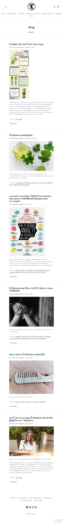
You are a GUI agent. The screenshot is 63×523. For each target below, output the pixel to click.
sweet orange (34, 338)
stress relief (37, 272)
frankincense (27, 183)
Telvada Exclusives (47, 13)
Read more (13, 123)
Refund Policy (48, 498)
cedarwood (28, 402)
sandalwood (25, 338)
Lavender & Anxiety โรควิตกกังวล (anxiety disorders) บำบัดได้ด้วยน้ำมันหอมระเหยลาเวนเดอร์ (30, 198)
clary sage (19, 119)
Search (13, 498)
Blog (31, 16)
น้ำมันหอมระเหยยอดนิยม (21, 135)
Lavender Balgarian (15, 272)
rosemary (43, 402)
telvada (33, 513)
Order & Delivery (22, 498)
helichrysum (42, 183)
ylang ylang (25, 184)
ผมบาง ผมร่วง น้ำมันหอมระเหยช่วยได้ (27, 354)
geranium (35, 183)
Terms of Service (26, 500)
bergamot (22, 270)
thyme (44, 272)
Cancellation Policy (36, 498)
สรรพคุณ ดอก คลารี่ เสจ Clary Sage (26, 44)
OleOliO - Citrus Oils (33, 13)
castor (18, 402)
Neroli (11, 184)
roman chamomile (15, 338)
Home (3, 13)
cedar (22, 402)
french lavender (38, 270)
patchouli (30, 272)
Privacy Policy (38, 500)
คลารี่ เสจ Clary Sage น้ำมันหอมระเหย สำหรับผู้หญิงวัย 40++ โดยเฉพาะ (31, 419)
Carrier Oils (21, 13)
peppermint (17, 184)
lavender (49, 183)
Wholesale (58, 13)
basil (17, 270)
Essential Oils (11, 13)
